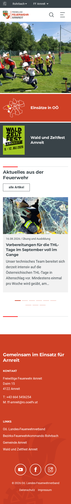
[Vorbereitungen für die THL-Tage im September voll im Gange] (18, 300)
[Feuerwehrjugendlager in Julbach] (25, 300)
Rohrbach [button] (19, 3)
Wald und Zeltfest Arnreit (20, 449)
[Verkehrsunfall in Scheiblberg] (35, 305)
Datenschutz (27, 490)
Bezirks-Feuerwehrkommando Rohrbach (30, 436)
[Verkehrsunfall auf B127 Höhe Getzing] (39, 300)
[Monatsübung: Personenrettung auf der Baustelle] (43, 305)
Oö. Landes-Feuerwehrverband (24, 429)
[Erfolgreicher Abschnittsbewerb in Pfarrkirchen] (28, 305)
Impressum (45, 490)
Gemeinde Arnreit (15, 442)
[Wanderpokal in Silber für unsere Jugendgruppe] (53, 300)
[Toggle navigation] (62, 15)
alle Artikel (16, 187)
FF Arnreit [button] (39, 3)
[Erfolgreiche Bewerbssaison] (46, 300)
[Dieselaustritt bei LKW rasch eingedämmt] (32, 300)
